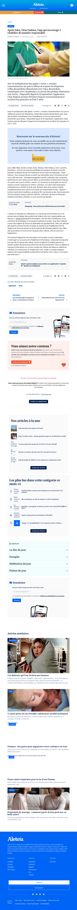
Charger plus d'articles (38, 468)
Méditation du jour (20, 563)
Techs (20, 286)
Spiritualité (11, 867)
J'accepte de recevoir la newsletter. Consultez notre (27, 327)
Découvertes (11, 869)
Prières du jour (17, 570)
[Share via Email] (65, 105)
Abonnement (32, 869)
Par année (53, 862)
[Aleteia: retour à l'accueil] (38, 4)
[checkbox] (10, 326)
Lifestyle (10, 864)
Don (30, 872)
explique (19, 218)
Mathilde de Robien (28, 37)
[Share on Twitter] (62, 105)
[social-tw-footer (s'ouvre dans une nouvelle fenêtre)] (40, 894)
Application (32, 864)
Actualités (10, 862)
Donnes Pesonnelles (33, 904)
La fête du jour (17, 550)
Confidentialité (44, 904)
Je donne (38, 12)
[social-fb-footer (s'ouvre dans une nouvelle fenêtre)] (37, 894)
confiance (12, 724)
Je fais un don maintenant (20, 362)
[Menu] (14, 5)
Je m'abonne (17, 12)
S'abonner (39, 882)
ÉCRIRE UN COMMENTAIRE (39, 401)
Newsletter (32, 862)
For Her (10, 22)
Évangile (14, 556)
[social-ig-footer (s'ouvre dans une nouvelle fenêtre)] (44, 894)
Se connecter (39, 888)
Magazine (31, 867)
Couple (11, 757)
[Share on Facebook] (55, 105)
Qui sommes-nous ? (29, 900)
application (12, 286)
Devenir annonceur (53, 900)
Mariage (11, 790)
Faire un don (37, 159)
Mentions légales (42, 900)
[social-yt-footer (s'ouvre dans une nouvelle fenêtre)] (33, 894)
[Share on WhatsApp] (68, 105)
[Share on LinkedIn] (58, 105)
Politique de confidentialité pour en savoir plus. (27, 327)
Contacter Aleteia (20, 904)
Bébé (10, 691)
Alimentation (13, 640)
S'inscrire (13, 332)
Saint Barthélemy (43, 8)
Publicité (31, 875)
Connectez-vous (46, 394)
